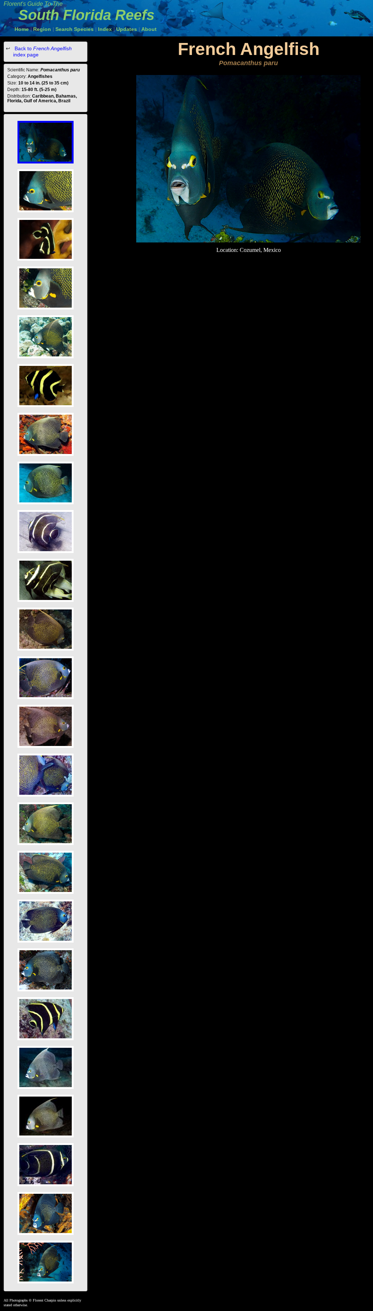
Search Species (74, 29)
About (149, 29)
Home (22, 29)
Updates (126, 29)
